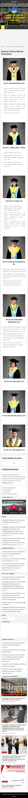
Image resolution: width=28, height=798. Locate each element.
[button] (6, 27)
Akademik (5, 781)
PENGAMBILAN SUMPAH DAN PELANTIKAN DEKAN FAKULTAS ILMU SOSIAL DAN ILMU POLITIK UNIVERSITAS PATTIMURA (13, 609)
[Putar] (4, 513)
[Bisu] (21, 513)
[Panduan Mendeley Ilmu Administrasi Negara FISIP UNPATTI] (14, 774)
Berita (4, 694)
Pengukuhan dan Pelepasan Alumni (16, 694)
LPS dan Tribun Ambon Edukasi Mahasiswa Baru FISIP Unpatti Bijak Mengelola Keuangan (13, 554)
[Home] (3, 27)
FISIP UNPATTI (12, 701)
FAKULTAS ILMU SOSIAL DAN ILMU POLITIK (14, 17)
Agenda (4, 752)
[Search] (26, 27)
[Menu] (6, 27)
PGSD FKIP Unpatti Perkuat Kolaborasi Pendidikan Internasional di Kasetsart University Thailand (12, 671)
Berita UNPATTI (8, 548)
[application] (14, 507)
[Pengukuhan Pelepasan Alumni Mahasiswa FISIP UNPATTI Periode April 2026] (14, 687)
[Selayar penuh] (24, 513)
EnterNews (21, 794)
